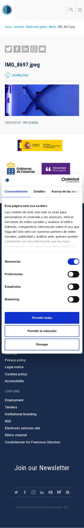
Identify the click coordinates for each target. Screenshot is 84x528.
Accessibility (14, 381)
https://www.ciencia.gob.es (40, 145)
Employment (14, 400)
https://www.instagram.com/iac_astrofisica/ (33, 492)
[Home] (7, 10)
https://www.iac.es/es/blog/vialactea (67, 492)
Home (8, 26)
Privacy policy (15, 360)
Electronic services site (22, 428)
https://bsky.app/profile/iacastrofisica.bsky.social (59, 492)
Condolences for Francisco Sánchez (32, 442)
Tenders (11, 407)
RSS (8, 421)
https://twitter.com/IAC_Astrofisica (16, 492)
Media (52, 26)
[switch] (73, 274)
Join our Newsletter (42, 468)
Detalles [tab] (39, 191)
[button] (8, 49)
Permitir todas (42, 317)
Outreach (19, 26)
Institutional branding (20, 414)
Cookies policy (16, 374)
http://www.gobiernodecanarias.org (21, 169)
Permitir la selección (42, 331)
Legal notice (14, 367)
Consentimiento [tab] (16, 191)
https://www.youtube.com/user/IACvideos (50, 492)
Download (20, 75)
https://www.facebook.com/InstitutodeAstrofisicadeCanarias (25, 492)
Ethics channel (16, 435)
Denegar (42, 344)
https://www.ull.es (56, 169)
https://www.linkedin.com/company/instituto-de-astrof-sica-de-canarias (42, 492)
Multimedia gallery (36, 26)
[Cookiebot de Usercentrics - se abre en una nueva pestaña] (61, 180)
